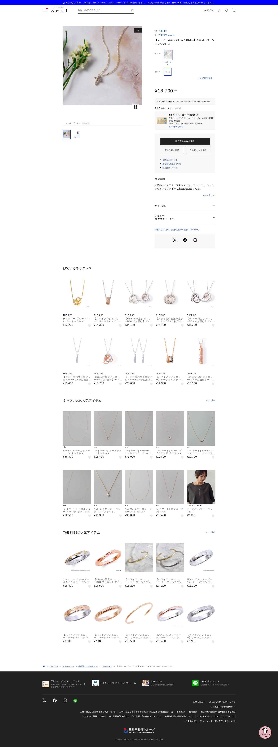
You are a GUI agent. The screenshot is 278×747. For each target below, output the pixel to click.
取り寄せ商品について (171, 164)
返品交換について (169, 168)
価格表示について (169, 160)
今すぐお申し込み (176, 127)
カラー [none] (158, 53)
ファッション (68, 666)
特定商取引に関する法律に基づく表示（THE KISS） (177, 230)
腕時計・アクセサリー (88, 666)
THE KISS (163, 31)
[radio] (168, 57)
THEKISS (54, 666)
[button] (102, 73)
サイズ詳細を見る (205, 78)
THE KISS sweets (166, 35)
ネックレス (107, 666)
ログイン (208, 10)
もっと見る (208, 195)
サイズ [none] (158, 72)
